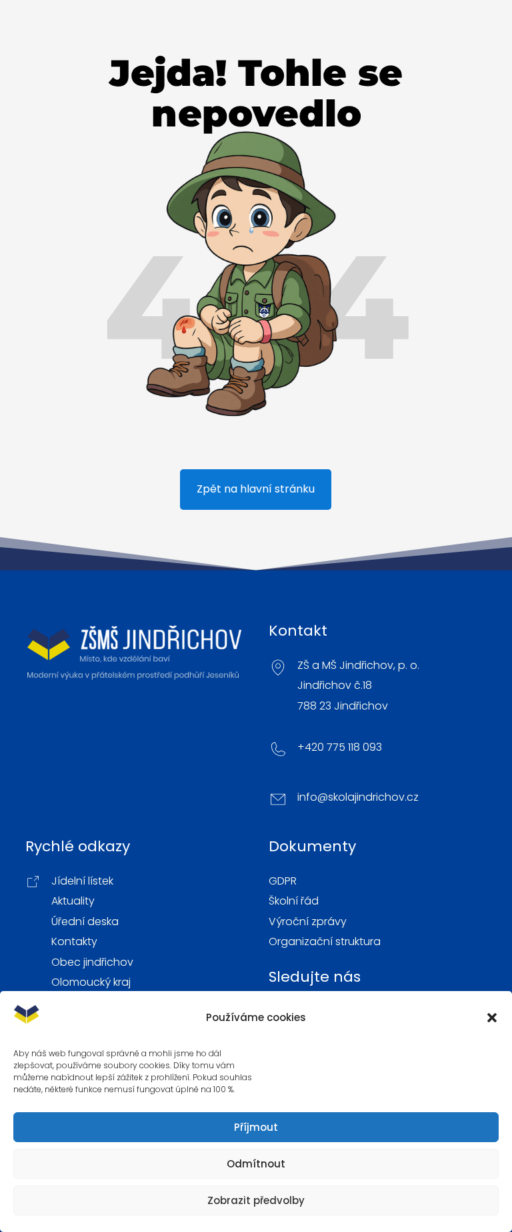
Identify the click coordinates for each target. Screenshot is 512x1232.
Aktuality (73, 901)
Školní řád (294, 901)
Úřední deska (85, 922)
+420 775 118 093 (339, 747)
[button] (492, 1017)
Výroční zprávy (308, 922)
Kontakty (74, 941)
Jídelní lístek (82, 881)
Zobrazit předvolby (256, 1200)
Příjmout (256, 1127)
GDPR (283, 881)
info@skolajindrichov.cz (358, 797)
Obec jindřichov (92, 962)
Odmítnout (256, 1164)
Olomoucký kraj (91, 982)
